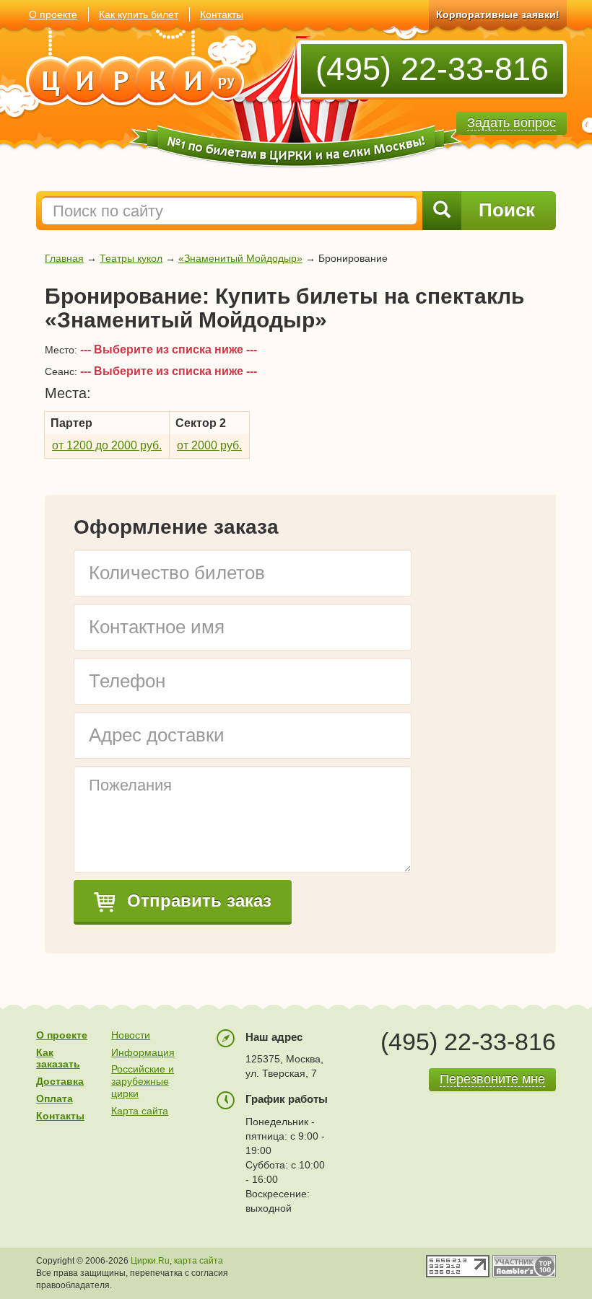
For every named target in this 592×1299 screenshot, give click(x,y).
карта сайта (198, 1261)
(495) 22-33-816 (432, 68)
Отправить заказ (196, 900)
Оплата (54, 1098)
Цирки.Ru (150, 1261)
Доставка (60, 1081)
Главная (64, 258)
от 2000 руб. (209, 445)
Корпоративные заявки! (498, 14)
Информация (143, 1052)
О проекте (53, 14)
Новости (130, 1035)
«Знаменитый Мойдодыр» (240, 258)
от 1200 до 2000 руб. (107, 445)
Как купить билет (138, 14)
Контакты (221, 14)
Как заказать (58, 1058)
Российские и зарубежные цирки (142, 1081)
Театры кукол (131, 258)
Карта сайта (139, 1111)
